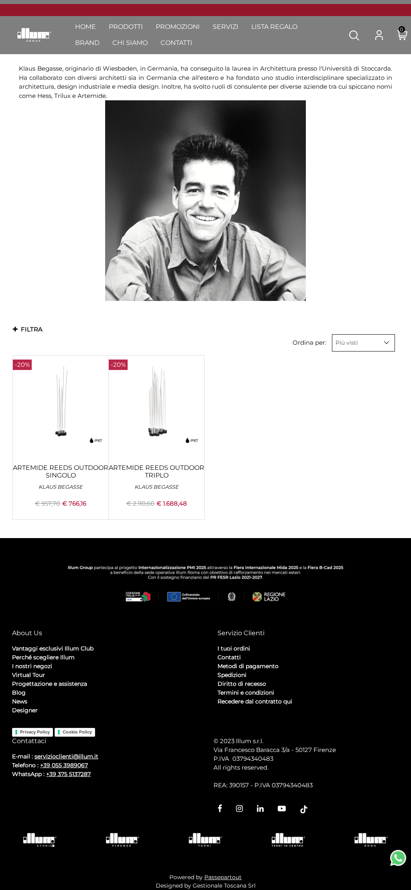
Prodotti (126, 26)
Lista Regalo (274, 26)
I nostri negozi (32, 666)
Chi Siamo (130, 43)
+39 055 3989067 (64, 765)
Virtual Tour (28, 675)
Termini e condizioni (246, 692)
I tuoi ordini (234, 648)
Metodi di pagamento (248, 666)
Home (85, 26)
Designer (25, 710)
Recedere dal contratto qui (255, 701)
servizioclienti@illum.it (66, 756)
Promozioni (178, 26)
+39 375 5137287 (68, 774)
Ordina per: (309, 342)
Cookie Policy (77, 732)
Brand (87, 43)
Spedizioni (232, 675)
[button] (354, 34)
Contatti (176, 43)
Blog (19, 692)
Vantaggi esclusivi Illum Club (53, 648)
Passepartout (223, 877)
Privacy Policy (35, 732)
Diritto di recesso (242, 683)
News (19, 701)
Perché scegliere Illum (43, 657)
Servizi (225, 26)
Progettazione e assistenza (49, 683)
